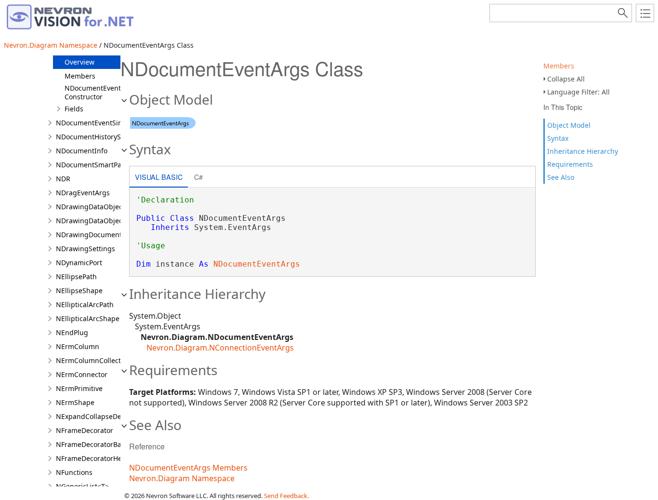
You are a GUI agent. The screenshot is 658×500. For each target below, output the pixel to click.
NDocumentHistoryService (98, 136)
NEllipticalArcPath (85, 304)
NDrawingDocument (89, 234)
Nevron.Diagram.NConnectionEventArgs (220, 347)
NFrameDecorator (84, 430)
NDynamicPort (79, 262)
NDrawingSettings (85, 248)
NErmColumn (77, 346)
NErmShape (75, 402)
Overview (79, 62)
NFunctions (74, 472)
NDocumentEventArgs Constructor (100, 92)
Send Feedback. (286, 495)
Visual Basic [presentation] (159, 177)
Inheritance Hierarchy (582, 151)
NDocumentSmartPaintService (104, 164)
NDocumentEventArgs (256, 264)
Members (558, 65)
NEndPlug (72, 332)
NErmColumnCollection (93, 360)
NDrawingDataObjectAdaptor (103, 220)
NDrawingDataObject (90, 206)
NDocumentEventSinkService (102, 122)
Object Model (569, 125)
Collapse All (566, 78)
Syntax (557, 138)
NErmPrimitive (79, 388)
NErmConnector (81, 374)
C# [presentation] (198, 177)
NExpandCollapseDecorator (100, 416)
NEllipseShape (79, 290)
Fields (74, 108)
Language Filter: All (578, 91)
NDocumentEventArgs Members (188, 467)
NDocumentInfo (81, 150)
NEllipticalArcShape (87, 318)
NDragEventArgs (83, 192)
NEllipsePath (76, 276)
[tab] (159, 178)
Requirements (570, 164)
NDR (63, 178)
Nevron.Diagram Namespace (50, 45)
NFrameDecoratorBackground (104, 444)
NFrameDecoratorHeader (96, 458)
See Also (560, 177)
